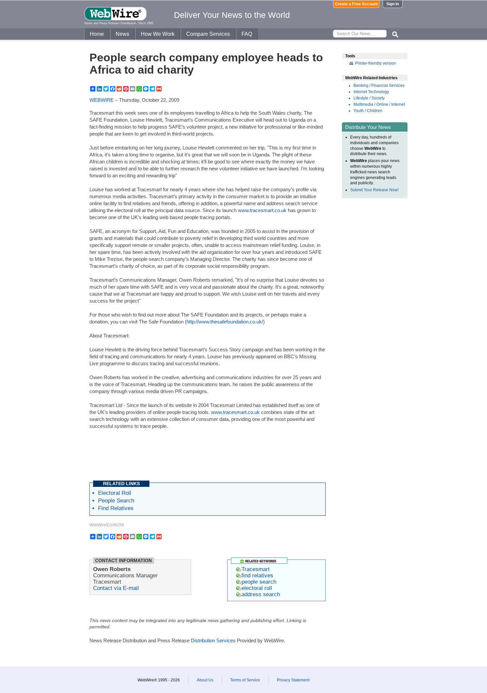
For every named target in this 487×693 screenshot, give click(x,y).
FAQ (247, 34)
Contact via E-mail (116, 588)
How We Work (158, 34)
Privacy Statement (293, 680)
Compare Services (208, 34)
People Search (116, 500)
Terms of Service (245, 680)
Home (97, 34)
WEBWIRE (101, 100)
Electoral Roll (114, 493)
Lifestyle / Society (369, 98)
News (122, 34)
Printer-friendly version (375, 63)
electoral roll (257, 588)
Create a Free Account (356, 4)
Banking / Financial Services (379, 85)
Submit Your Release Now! (374, 190)
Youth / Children (367, 110)
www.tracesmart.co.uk (262, 210)
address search (261, 594)
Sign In (392, 4)
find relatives (257, 575)
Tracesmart (256, 569)
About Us (205, 680)
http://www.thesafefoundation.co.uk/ (225, 321)
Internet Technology (371, 91)
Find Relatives (116, 508)
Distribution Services (213, 640)
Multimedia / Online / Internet (379, 104)
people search (259, 582)
